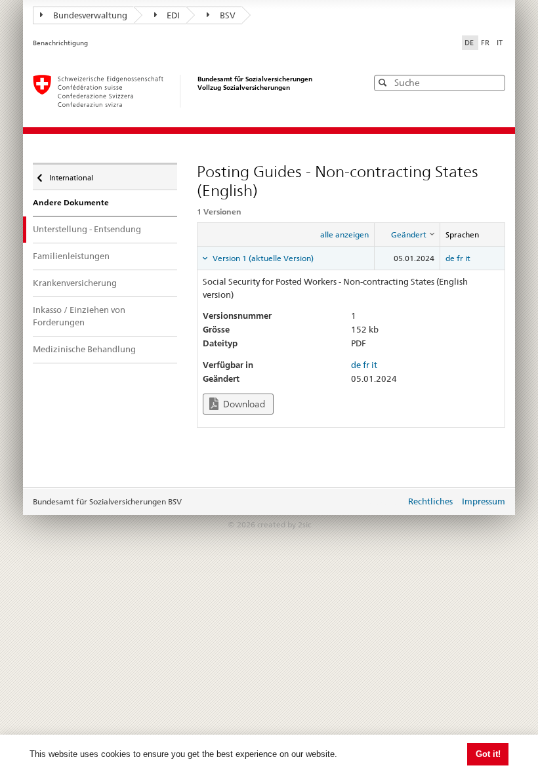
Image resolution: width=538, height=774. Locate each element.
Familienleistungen (71, 256)
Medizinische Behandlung (84, 349)
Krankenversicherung (75, 282)
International (71, 175)
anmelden (386, 502)
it (467, 258)
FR (486, 42)
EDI (173, 15)
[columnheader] (407, 234)
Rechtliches (430, 501)
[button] (494, 82)
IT (500, 42)
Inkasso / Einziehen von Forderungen (79, 316)
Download (243, 404)
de (450, 258)
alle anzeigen (344, 234)
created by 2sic (284, 524)
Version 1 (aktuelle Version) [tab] (262, 258)
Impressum (483, 501)
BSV (228, 15)
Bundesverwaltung (90, 15)
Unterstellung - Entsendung (87, 229)
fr (460, 258)
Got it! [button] (488, 754)
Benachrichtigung (60, 43)
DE (470, 42)
